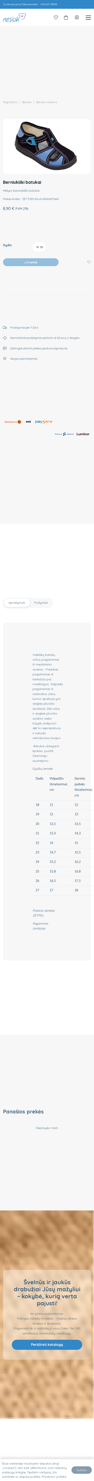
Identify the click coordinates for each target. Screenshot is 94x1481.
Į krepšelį (31, 262)
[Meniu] (88, 17)
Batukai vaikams (46, 102)
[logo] (14, 17)
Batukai (26, 102)
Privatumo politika (54, 1476)
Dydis (7, 245)
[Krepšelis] (66, 17)
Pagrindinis (10, 102)
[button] (88, 261)
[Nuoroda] (56, 17)
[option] (39, 247)
